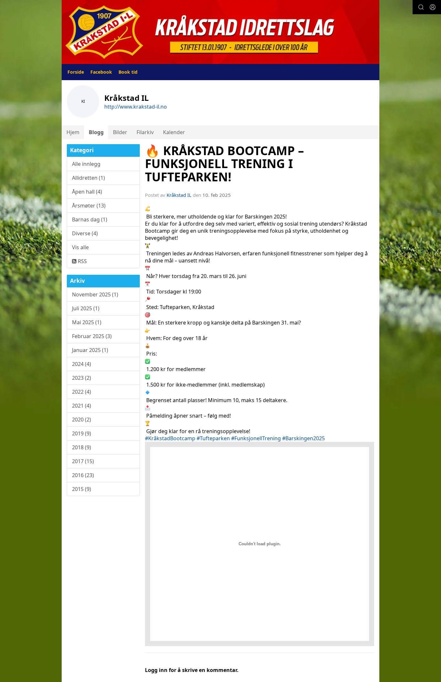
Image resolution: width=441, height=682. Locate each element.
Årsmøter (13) (89, 205)
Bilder (120, 132)
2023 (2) (81, 377)
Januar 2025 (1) (90, 350)
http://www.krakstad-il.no (135, 106)
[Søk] (421, 7)
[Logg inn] (432, 7)
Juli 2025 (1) (85, 308)
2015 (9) (81, 489)
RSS (82, 261)
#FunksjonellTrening (256, 438)
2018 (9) (81, 447)
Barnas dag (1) (89, 219)
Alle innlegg (86, 163)
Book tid (128, 72)
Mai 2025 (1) (86, 322)
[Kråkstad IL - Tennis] (220, 32)
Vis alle (80, 247)
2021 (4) (81, 405)
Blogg (96, 132)
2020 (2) (81, 419)
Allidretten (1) (88, 177)
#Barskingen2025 (303, 438)
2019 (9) (81, 433)
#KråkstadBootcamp (170, 438)
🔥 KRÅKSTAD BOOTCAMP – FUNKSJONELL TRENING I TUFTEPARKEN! (224, 164)
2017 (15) (83, 461)
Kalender (174, 132)
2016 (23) (83, 475)
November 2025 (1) (95, 294)
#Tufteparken (213, 438)
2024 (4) (81, 364)
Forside (75, 72)
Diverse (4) (85, 233)
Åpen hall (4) (87, 191)
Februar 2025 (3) (92, 336)
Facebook (101, 72)
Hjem (73, 132)
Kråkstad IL (179, 195)
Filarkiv (145, 132)
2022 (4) (81, 391)
